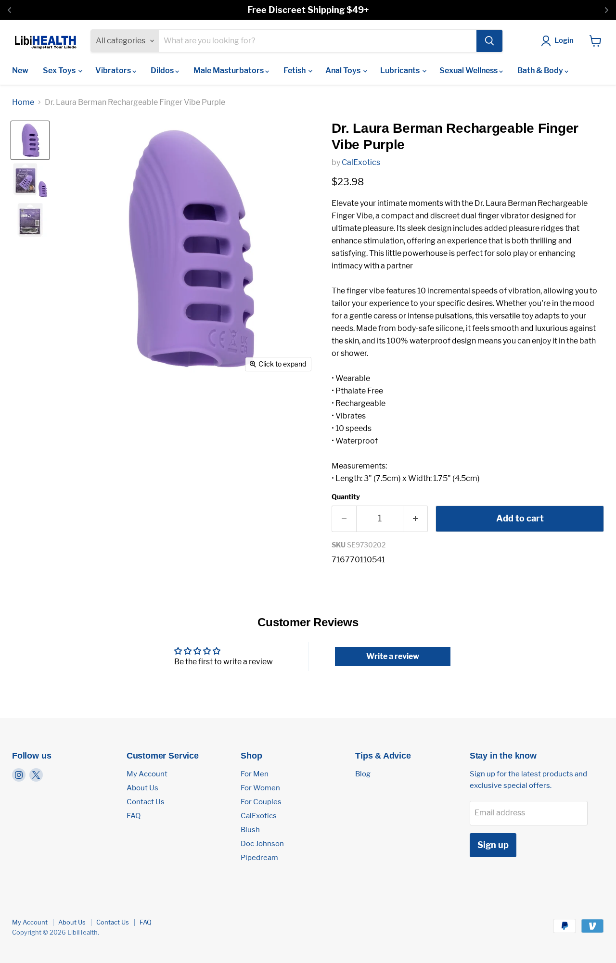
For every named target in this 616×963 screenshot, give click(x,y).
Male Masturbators (229, 70)
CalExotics (361, 162)
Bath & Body (541, 70)
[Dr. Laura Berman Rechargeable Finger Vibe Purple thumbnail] (30, 140)
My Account (147, 774)
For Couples (261, 802)
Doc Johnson (262, 843)
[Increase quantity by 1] (415, 519)
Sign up (493, 845)
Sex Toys (60, 70)
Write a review (392, 656)
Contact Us (146, 802)
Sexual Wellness (469, 70)
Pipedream (259, 857)
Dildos (163, 70)
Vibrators (113, 70)
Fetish (295, 70)
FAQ (134, 815)
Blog (363, 774)
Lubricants (400, 70)
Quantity (346, 497)
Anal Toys (343, 70)
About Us (142, 788)
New (20, 70)
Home (23, 102)
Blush (250, 829)
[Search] (489, 41)
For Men (255, 774)
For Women (260, 788)
